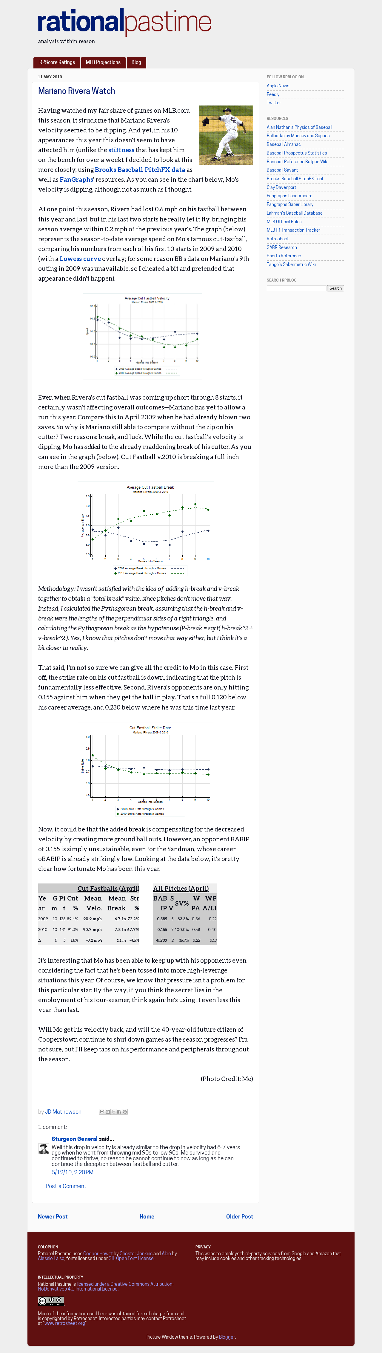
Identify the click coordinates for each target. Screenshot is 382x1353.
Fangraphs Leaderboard (289, 196)
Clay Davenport (281, 188)
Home (147, 1217)
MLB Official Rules (284, 222)
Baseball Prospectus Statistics (297, 153)
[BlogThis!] (108, 1112)
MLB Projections (103, 62)
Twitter (274, 103)
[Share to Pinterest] (125, 1112)
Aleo (166, 1254)
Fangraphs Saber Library (290, 205)
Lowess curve (80, 258)
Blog (136, 62)
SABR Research (282, 248)
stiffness (121, 149)
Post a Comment (66, 1187)
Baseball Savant (282, 170)
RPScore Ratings (57, 62)
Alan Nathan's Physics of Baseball (299, 128)
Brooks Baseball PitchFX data (140, 169)
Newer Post (53, 1217)
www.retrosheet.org (64, 1323)
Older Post (239, 1217)
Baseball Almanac (284, 145)
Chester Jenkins (136, 1254)
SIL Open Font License (131, 1258)
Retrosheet (278, 239)
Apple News (278, 86)
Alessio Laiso (51, 1258)
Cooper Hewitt (98, 1254)
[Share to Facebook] (119, 1112)
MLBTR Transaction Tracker (293, 230)
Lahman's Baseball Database (295, 213)
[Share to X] (113, 1112)
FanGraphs (76, 179)
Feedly (273, 95)
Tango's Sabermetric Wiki (291, 265)
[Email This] (102, 1112)
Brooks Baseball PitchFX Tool (295, 179)
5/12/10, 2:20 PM (72, 1173)
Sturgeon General (75, 1139)
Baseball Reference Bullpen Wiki (297, 162)
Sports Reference (284, 256)
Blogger (227, 1337)
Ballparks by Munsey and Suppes (298, 136)
